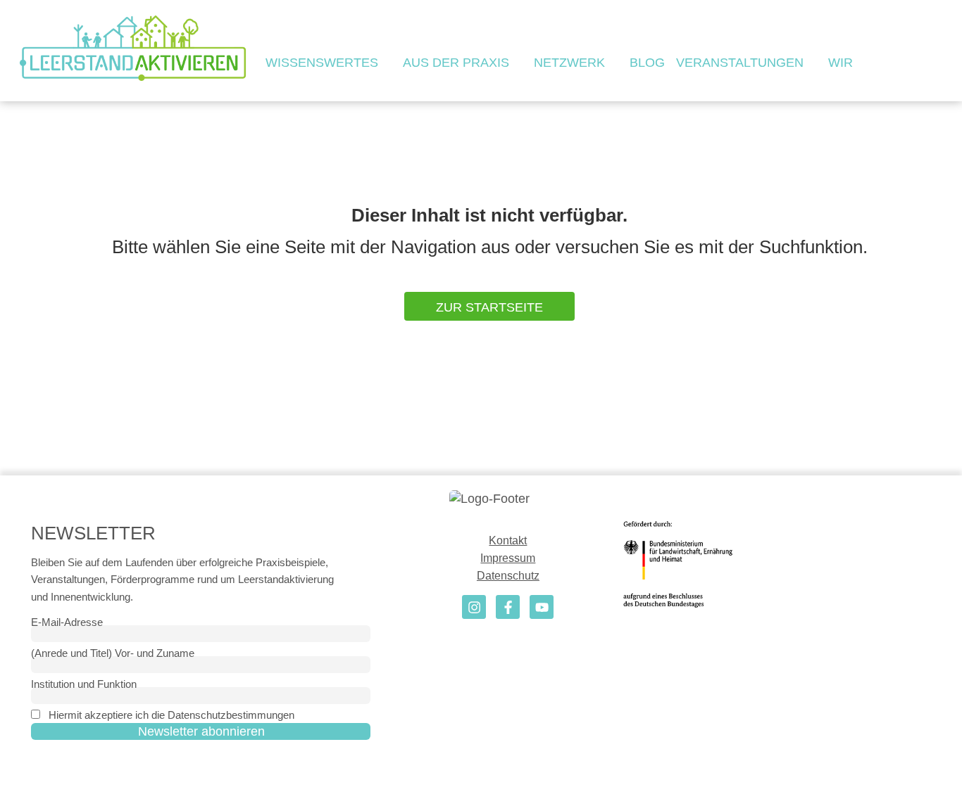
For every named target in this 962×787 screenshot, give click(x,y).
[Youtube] (542, 607)
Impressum (507, 558)
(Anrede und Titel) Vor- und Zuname (112, 653)
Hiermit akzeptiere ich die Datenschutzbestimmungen (171, 715)
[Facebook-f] (508, 607)
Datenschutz (508, 576)
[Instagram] (474, 607)
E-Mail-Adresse (67, 622)
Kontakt (508, 540)
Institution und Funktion (84, 684)
